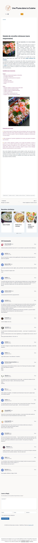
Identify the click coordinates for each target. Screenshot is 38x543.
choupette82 (8, 410)
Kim (5, 389)
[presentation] (6, 217)
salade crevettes (12, 195)
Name (3, 512)
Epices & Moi (7, 264)
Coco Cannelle (8, 244)
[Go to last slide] (3, 222)
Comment (4, 498)
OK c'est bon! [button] (23, 541)
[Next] (35, 222)
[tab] (18, 233)
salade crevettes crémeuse (20, 195)
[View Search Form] (22, 14)
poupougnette (8, 421)
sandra (6, 399)
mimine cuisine (8, 291)
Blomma (8, 446)
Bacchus (7, 469)
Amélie (6, 277)
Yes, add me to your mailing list (8, 515)
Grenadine (7, 433)
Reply (35, 244)
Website (27, 512)
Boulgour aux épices (5, 201)
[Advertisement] (19, 28)
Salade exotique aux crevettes (31, 226)
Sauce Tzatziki (6, 224)
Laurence (7, 327)
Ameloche (7, 317)
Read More (31, 541)
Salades (4, 19)
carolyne (7, 300)
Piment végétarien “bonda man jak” (30, 201)
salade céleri (5, 195)
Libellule (6, 342)
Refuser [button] (27, 541)
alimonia (7, 375)
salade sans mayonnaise (30, 195)
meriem (6, 253)
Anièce (6, 352)
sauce (5, 65)
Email (15, 512)
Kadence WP (30, 525)
